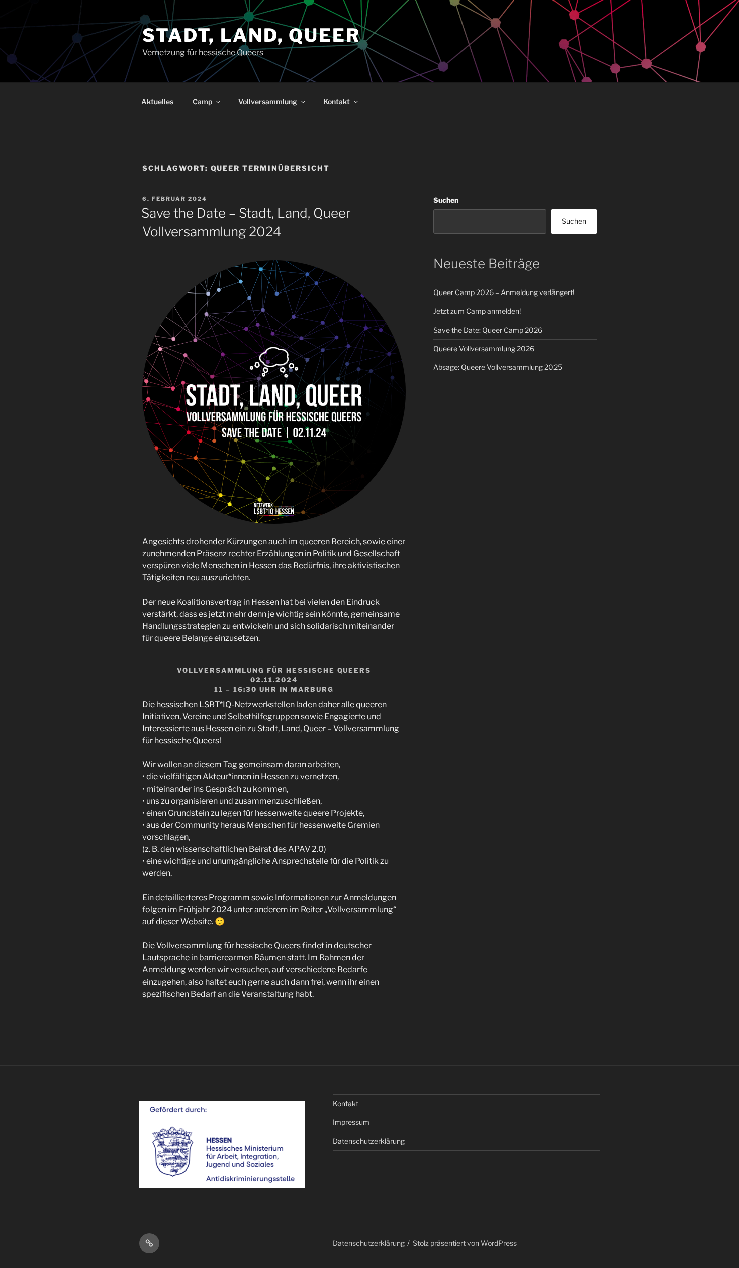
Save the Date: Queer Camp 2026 (487, 330)
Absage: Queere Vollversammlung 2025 (497, 367)
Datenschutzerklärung (369, 1141)
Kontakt (336, 101)
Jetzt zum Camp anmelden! (477, 311)
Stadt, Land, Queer (251, 35)
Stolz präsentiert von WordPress (465, 1243)
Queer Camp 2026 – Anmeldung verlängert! (503, 292)
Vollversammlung (267, 101)
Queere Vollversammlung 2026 (483, 348)
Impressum (351, 1122)
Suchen (445, 200)
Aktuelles (157, 101)
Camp (202, 101)
